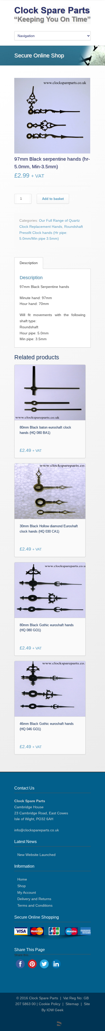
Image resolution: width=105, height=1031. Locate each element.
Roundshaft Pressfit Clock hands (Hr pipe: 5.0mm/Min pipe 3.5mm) (51, 233)
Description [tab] (29, 263)
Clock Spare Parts (43, 998)
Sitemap (72, 1004)
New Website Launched (36, 855)
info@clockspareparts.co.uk (36, 830)
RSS (56, 1021)
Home (22, 879)
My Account (26, 892)
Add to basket (53, 199)
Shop (21, 886)
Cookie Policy (49, 1004)
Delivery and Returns (34, 899)
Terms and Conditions (34, 905)
